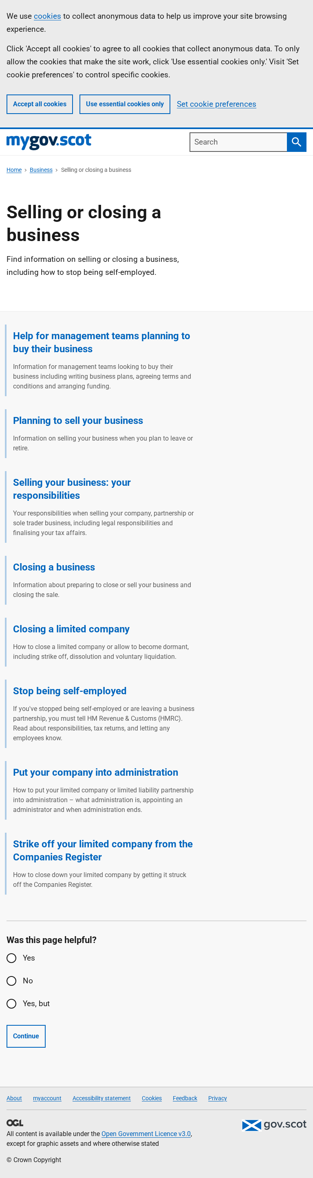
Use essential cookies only (125, 104)
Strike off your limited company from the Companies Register (103, 850)
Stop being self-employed (70, 691)
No (28, 980)
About (14, 1098)
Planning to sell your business (78, 420)
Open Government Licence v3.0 (146, 1134)
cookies (47, 16)
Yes (29, 958)
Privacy (217, 1098)
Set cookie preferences (216, 104)
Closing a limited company (71, 629)
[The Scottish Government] (273, 1125)
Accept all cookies (39, 104)
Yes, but (36, 1003)
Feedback (185, 1098)
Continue (26, 1036)
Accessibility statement (102, 1098)
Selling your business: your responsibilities (72, 489)
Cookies (152, 1098)
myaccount (47, 1098)
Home (14, 170)
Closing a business (54, 567)
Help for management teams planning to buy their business (101, 342)
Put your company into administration (95, 772)
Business (41, 170)
